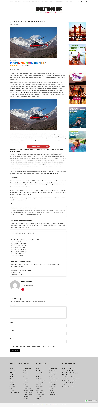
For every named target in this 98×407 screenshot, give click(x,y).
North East (12, 382)
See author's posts (28, 285)
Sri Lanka (25, 386)
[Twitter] (14, 63)
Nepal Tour (52, 386)
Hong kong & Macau (54, 378)
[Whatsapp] (27, 63)
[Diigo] (40, 63)
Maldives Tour (52, 374)
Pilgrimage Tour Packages (68, 368)
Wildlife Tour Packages (68, 374)
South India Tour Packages (69, 380)
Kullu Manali (13, 372)
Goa (11, 380)
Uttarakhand (13, 386)
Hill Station (65, 384)
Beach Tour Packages (67, 386)
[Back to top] (95, 404)
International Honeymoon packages (71, 378)
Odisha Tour (39, 378)
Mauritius (25, 382)
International (26, 1)
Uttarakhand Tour (40, 380)
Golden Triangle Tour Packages (70, 372)
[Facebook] (11, 63)
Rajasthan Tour (40, 394)
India (11, 1)
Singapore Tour (53, 372)
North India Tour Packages (68, 382)
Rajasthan (12, 390)
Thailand (25, 370)
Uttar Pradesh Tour (40, 382)
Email (12, 330)
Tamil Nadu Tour (40, 398)
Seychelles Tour (53, 394)
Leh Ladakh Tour (40, 392)
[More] (42, 63)
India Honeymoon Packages (69, 376)
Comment (13, 305)
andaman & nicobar (15, 392)
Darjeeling (12, 384)
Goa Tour (38, 396)
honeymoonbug (27, 282)
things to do (35, 1)
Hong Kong (26, 378)
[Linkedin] (16, 63)
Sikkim (11, 388)
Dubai (24, 384)
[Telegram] (37, 63)
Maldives (25, 374)
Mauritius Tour (52, 380)
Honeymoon (18, 1)
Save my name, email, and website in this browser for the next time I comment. (34, 346)
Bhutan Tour (52, 388)
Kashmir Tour (39, 390)
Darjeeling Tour (40, 370)
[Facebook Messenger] (32, 63)
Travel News (68, 1)
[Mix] (24, 63)
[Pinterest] (19, 63)
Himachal (12, 370)
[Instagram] (29, 63)
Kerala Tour (39, 376)
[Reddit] (22, 63)
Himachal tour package (52, 173)
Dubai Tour (52, 382)
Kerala (11, 376)
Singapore (25, 372)
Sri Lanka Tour (52, 384)
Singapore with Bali (28, 390)
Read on (14, 79)
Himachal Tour (39, 372)
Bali (24, 376)
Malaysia (25, 380)
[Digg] (35, 63)
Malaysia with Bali (27, 392)
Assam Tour (39, 384)
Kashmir (12, 378)
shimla (11, 374)
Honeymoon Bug (49, 9)
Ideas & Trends (59, 1)
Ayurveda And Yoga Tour (68, 370)
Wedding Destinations (47, 1)
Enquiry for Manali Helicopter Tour (38, 146)
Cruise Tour (52, 392)
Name (11, 322)
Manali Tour (39, 374)
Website (12, 338)
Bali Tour (51, 376)
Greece (51, 390)
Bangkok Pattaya (27, 388)
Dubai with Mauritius (28, 394)
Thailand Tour (52, 370)
